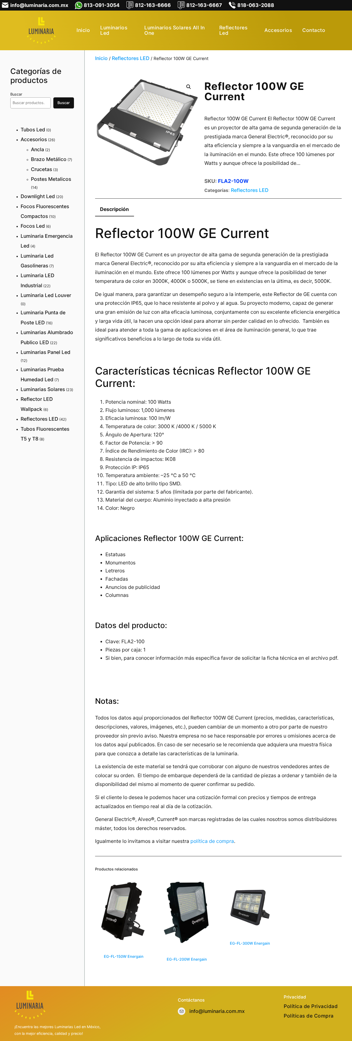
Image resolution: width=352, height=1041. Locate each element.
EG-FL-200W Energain (187, 959)
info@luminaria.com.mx (217, 1011)
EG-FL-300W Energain (250, 943)
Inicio (101, 58)
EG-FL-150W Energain (124, 956)
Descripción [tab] (114, 209)
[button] (188, 86)
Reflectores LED (130, 58)
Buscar (16, 94)
